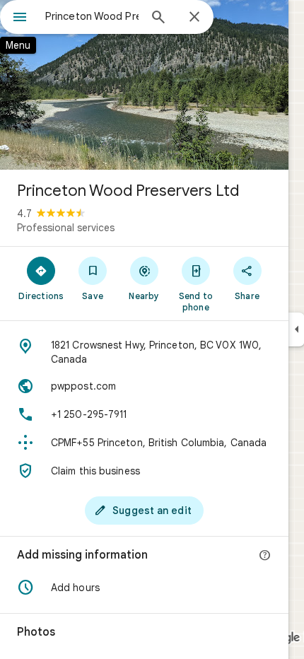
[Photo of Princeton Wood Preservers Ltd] (144, 85)
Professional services (66, 227)
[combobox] (92, 16)
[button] (144, 587)
